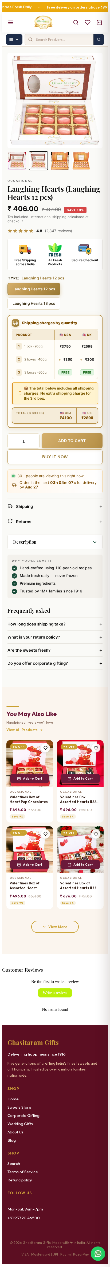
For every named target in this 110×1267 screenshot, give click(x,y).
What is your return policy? (55, 637)
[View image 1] (17, 160)
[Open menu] (10, 22)
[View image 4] (81, 160)
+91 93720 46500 (23, 1217)
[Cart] (99, 22)
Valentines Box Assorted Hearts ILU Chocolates (78, 799)
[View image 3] (59, 160)
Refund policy (19, 1179)
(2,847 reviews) (58, 230)
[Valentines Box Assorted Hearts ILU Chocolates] (80, 763)
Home (13, 1098)
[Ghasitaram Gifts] (43, 22)
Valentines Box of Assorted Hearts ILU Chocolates (78, 885)
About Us (15, 1131)
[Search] (76, 22)
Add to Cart (32, 778)
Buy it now (55, 457)
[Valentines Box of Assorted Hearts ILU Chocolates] (80, 849)
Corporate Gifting (23, 1115)
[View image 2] (38, 160)
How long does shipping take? (55, 624)
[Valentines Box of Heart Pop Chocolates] (29, 763)
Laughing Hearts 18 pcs (34, 303)
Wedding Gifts (20, 1123)
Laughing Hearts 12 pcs (34, 289)
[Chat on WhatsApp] (98, 1254)
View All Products (22, 730)
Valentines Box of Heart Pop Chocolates (29, 799)
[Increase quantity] (34, 441)
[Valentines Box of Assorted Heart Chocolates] (29, 849)
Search (13, 1163)
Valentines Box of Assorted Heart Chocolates (25, 885)
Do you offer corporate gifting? (55, 663)
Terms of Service (22, 1171)
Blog (11, 1140)
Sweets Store (19, 1107)
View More (57, 927)
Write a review (55, 993)
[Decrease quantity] (13, 441)
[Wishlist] (87, 22)
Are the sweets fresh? (55, 650)
